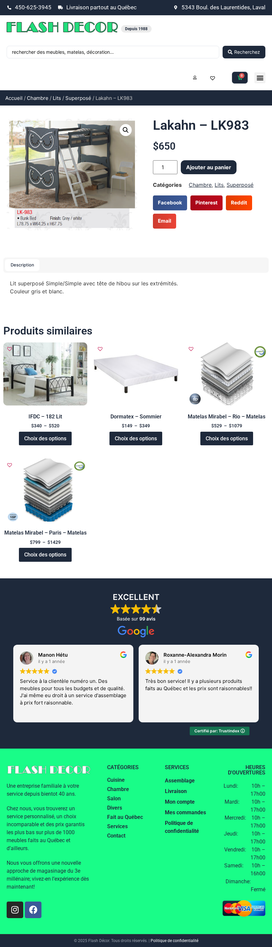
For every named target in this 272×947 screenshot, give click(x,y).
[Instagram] (15, 910)
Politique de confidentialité (174, 940)
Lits (57, 98)
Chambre (37, 98)
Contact (116, 836)
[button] (259, 77)
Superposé (78, 98)
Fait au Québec (125, 817)
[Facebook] (33, 910)
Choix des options (45, 438)
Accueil (14, 98)
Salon (114, 798)
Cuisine (116, 780)
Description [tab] (22, 264)
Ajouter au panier (208, 167)
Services (117, 826)
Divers (114, 808)
